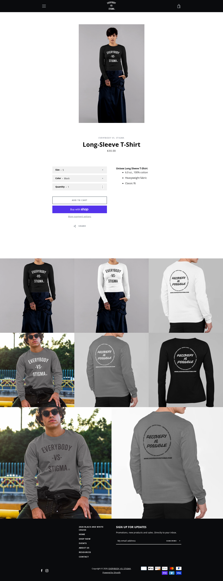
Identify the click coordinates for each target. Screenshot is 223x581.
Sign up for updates (131, 527)
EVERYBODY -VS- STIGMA (119, 568)
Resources (85, 552)
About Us (84, 548)
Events (83, 543)
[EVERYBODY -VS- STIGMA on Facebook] (41, 570)
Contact (84, 557)
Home (82, 534)
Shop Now (85, 539)
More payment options (79, 216)
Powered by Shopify (112, 572)
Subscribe (171, 541)
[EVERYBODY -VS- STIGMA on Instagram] (46, 570)
